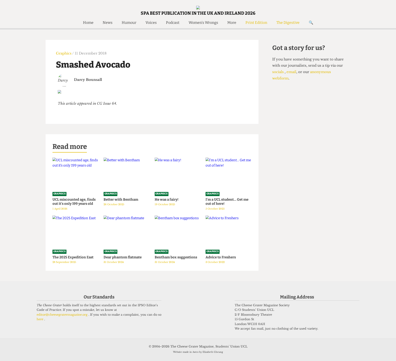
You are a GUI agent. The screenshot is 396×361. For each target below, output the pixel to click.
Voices (151, 22)
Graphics (64, 53)
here (40, 319)
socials (278, 72)
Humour (129, 22)
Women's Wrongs (203, 22)
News (108, 22)
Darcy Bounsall (88, 79)
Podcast (172, 22)
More (231, 22)
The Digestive (288, 22)
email (291, 72)
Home (88, 22)
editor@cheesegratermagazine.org (62, 314)
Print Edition (256, 22)
